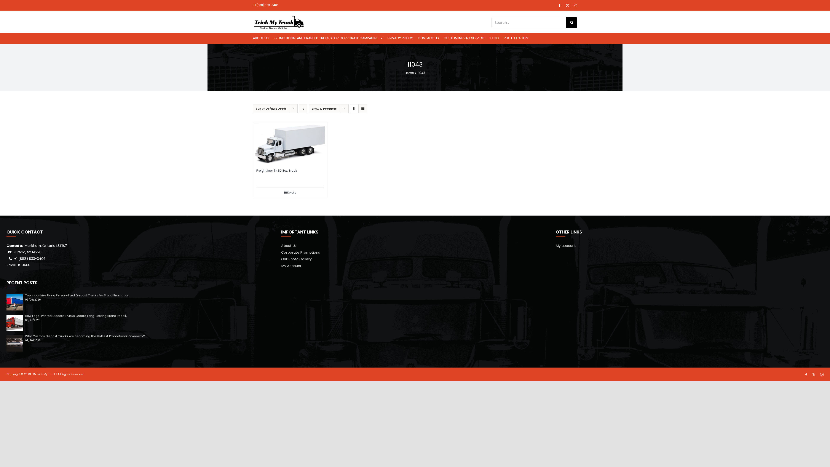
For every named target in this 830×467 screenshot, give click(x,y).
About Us (289, 245)
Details (291, 192)
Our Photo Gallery (296, 259)
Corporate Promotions (300, 252)
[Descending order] (303, 108)
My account (566, 245)
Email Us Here (18, 265)
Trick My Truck (46, 374)
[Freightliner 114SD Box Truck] (290, 143)
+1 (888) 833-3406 (266, 5)
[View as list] (363, 108)
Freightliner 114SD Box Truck (276, 170)
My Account (291, 265)
